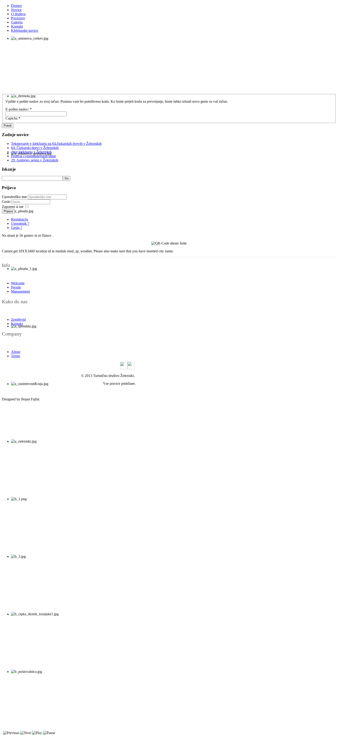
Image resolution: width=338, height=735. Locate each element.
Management (20, 291)
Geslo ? (16, 228)
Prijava (8, 211)
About (15, 352)
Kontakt (17, 26)
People (16, 287)
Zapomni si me (12, 207)
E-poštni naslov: (19, 109)
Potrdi (7, 125)
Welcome (18, 283)
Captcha (13, 118)
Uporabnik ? (20, 223)
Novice (16, 10)
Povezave (18, 18)
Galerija (17, 22)
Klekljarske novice (24, 30)
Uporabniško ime (14, 197)
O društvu (18, 14)
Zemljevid (18, 319)
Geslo (6, 202)
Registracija (19, 219)
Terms (15, 356)
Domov (16, 6)
